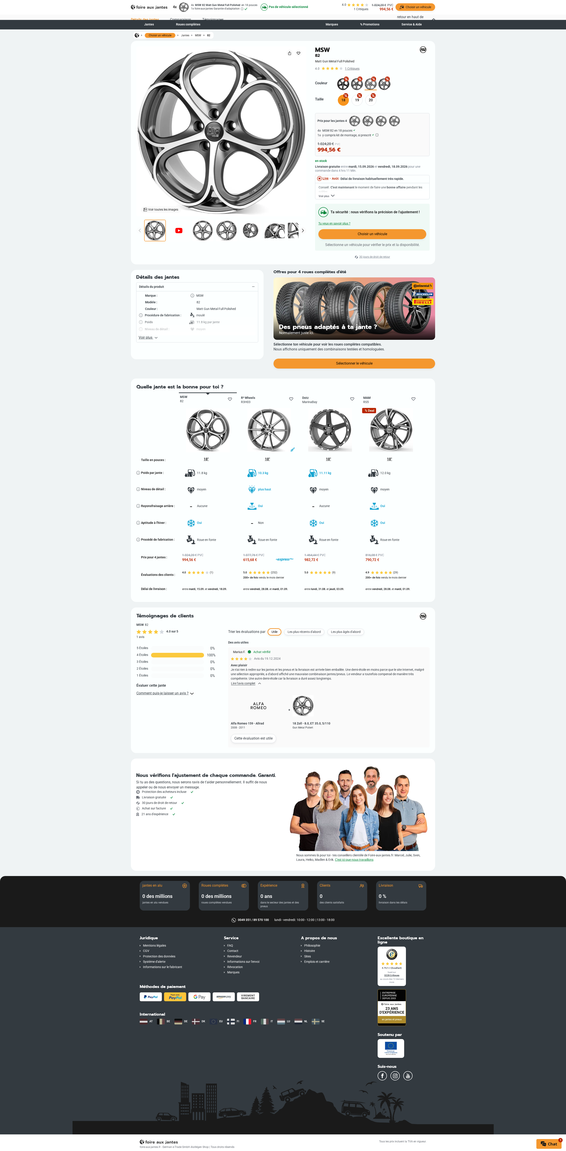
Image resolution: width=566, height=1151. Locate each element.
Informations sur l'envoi (243, 962)
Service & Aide (412, 24)
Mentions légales (154, 945)
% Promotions (369, 24)
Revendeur (234, 956)
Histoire (309, 951)
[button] (197, 286)
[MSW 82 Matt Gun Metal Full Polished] (371, 84)
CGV (146, 951)
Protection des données (159, 956)
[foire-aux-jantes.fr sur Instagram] (395, 1075)
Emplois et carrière (316, 962)
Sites (307, 956)
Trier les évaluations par (246, 632)
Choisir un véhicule (160, 35)
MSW (198, 35)
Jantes (149, 24)
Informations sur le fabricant (162, 967)
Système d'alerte (154, 962)
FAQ (230, 945)
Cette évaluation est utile (253, 738)
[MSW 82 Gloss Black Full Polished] (384, 84)
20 (371, 100)
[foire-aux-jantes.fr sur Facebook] (382, 1075)
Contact (232, 951)
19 (357, 100)
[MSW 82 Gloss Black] (343, 84)
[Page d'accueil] (137, 35)
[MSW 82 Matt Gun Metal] (357, 84)
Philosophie (312, 945)
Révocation (235, 967)
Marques (332, 24)
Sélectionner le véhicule (354, 363)
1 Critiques (352, 69)
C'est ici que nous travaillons (354, 860)
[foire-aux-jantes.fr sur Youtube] (408, 1075)
